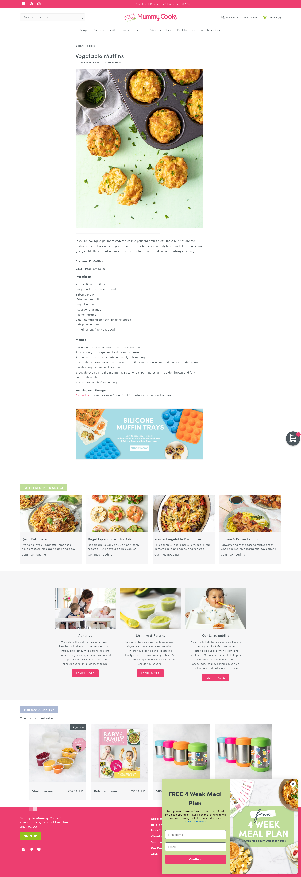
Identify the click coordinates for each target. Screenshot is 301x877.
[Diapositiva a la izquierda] (31, 806)
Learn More (85, 673)
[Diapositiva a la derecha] (35, 806)
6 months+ (82, 395)
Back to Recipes (85, 45)
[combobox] (52, 17)
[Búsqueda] (81, 17)
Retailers (157, 824)
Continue (195, 859)
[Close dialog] (293, 784)
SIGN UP (30, 836)
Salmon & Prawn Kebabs (239, 539)
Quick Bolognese (34, 539)
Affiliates (157, 854)
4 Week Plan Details (196, 821)
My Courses (251, 17)
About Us (157, 819)
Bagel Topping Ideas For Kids (110, 539)
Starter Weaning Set (44, 791)
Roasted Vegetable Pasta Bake (177, 539)
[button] (84, 30)
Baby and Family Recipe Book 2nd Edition (106, 791)
